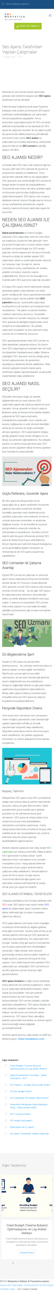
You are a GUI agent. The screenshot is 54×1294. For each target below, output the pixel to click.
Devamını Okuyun (27, 1253)
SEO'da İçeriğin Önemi (21, 1091)
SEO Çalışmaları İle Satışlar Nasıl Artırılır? (29, 1097)
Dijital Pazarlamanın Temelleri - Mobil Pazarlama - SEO (28, 1077)
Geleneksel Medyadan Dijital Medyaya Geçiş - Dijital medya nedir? (29, 1106)
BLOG (20, 57)
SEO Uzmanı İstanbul (20, 1113)
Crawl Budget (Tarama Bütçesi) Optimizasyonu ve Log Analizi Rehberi (28, 1067)
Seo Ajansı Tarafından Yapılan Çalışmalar (29, 1133)
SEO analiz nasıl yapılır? (21, 1120)
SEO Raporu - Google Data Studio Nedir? (30, 1084)
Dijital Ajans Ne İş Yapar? (22, 1127)
